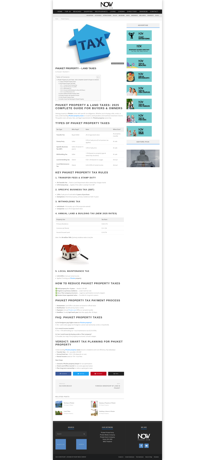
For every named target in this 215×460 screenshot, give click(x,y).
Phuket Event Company (107, 437)
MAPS (128, 15)
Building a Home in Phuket (107, 411)
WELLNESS (142, 15)
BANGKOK (144, 11)
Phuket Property (63, 72)
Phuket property (70, 350)
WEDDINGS (134, 15)
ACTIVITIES (98, 15)
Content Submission (129, 456)
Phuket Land (72, 310)
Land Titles (67, 411)
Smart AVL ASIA (107, 439)
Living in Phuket (69, 405)
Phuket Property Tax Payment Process (69, 95)
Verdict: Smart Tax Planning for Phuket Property (72, 99)
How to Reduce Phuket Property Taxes (69, 93)
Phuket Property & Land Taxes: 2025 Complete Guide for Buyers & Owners (78, 79)
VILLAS (115, 15)
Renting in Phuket (69, 403)
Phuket (72, 278)
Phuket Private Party (107, 432)
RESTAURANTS (101, 11)
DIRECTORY (132, 11)
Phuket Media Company (107, 435)
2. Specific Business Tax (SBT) (70, 86)
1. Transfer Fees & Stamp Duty (70, 85)
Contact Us (120, 456)
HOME (60, 11)
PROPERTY (150, 15)
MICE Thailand (107, 441)
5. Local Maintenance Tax (68, 91)
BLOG (157, 15)
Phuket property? (86, 322)
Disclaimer (156, 456)
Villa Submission (140, 456)
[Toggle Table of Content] (97, 77)
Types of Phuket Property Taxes (68, 81)
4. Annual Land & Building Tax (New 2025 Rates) (74, 90)
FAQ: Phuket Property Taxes (67, 97)
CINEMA (121, 11)
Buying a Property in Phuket (107, 403)
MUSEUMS (122, 15)
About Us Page (148, 456)
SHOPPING (88, 11)
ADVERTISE (90, 15)
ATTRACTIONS (107, 15)
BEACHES (77, 11)
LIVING (113, 11)
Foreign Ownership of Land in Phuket (107, 386)
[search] (84, 433)
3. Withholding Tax (67, 88)
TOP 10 (68, 11)
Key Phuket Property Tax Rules (67, 83)
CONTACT (154, 11)
